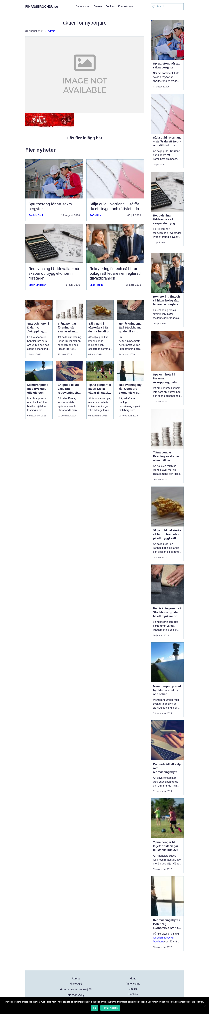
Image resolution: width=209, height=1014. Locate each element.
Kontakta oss (125, 6)
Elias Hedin (96, 284)
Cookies (110, 6)
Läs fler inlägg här (84, 138)
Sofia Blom (96, 215)
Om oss (98, 6)
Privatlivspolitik (110, 1008)
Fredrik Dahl (36, 215)
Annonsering (83, 6)
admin (51, 31)
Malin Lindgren (37, 284)
